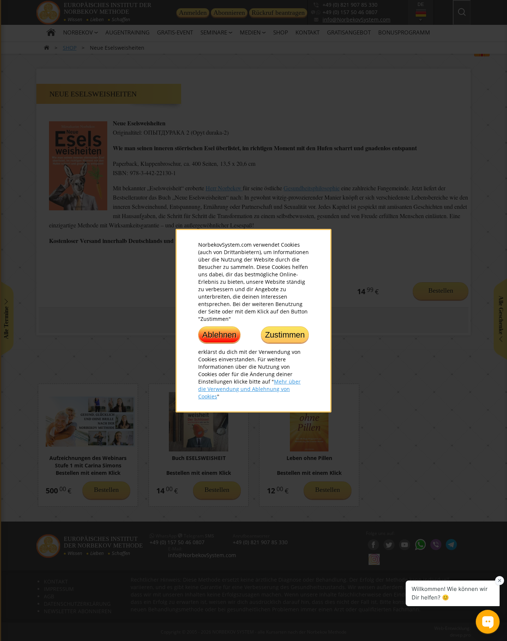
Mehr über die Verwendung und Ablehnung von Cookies (249, 389)
